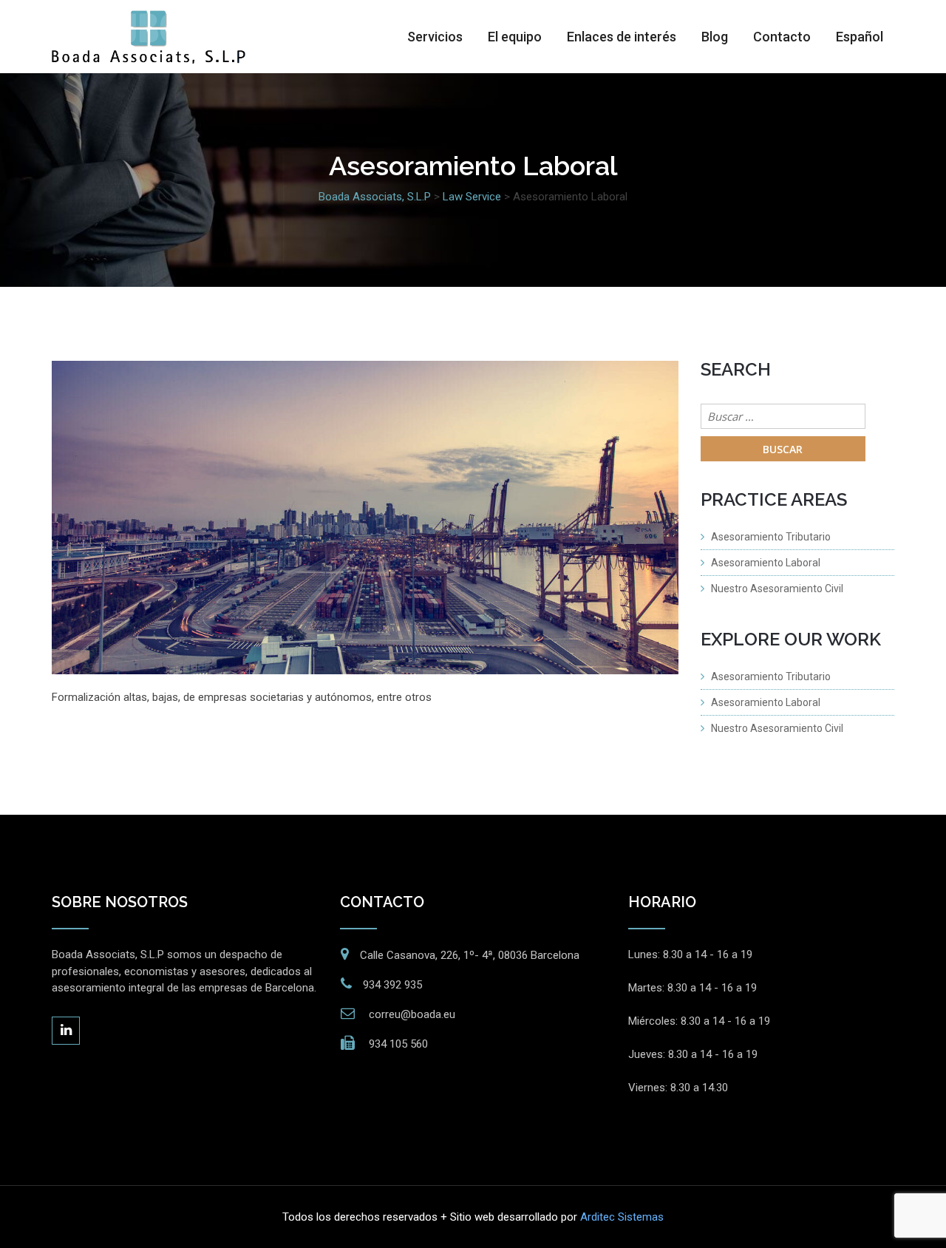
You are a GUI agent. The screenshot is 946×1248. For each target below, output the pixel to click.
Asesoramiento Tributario (771, 537)
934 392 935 (392, 984)
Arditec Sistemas (622, 1217)
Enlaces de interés (621, 36)
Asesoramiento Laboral (765, 563)
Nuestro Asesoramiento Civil (777, 588)
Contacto (782, 36)
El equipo (515, 36)
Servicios (435, 36)
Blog (714, 36)
